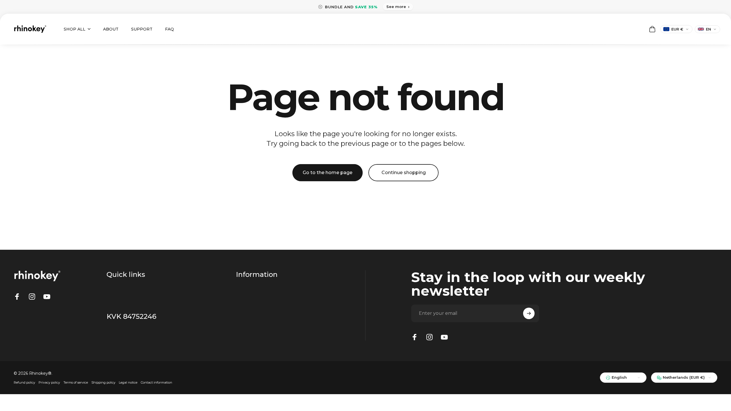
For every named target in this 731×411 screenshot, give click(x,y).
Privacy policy (49, 382)
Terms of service (75, 382)
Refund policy (24, 382)
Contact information (156, 382)
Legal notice (128, 382)
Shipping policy (103, 382)
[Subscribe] (529, 313)
